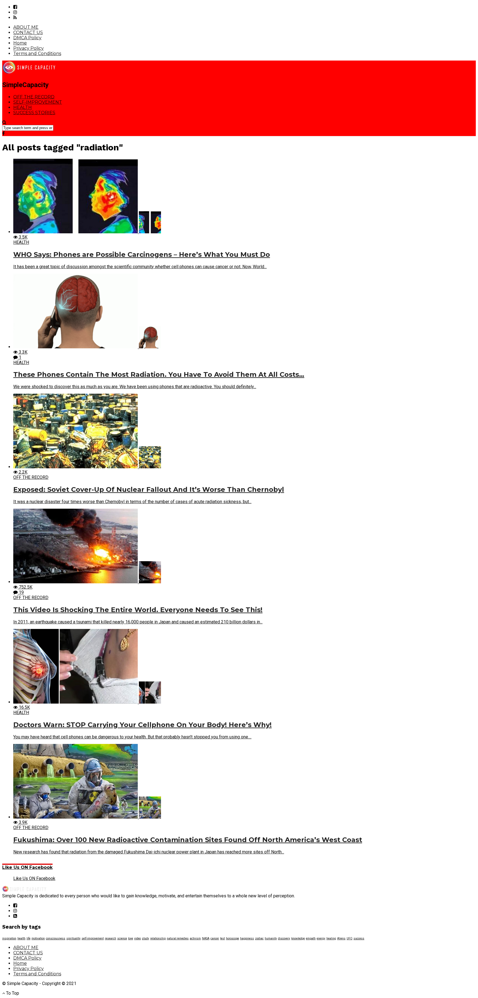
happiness (247, 938)
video (137, 938)
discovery (284, 938)
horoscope (232, 938)
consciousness (55, 938)
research (110, 938)
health (21, 938)
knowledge (298, 938)
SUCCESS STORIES (34, 112)
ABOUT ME (25, 27)
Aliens (341, 938)
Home (20, 43)
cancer (215, 938)
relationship (158, 938)
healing (331, 938)
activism (195, 938)
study (145, 938)
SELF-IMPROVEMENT (37, 102)
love (130, 938)
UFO (349, 938)
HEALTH (22, 107)
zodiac (259, 938)
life (28, 938)
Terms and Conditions (37, 53)
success (359, 938)
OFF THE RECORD (33, 97)
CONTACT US (28, 32)
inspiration (9, 938)
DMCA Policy (27, 37)
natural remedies (178, 938)
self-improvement (93, 938)
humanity (271, 938)
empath (311, 938)
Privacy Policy (28, 48)
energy (321, 938)
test (222, 938)
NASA (205, 938)
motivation (38, 938)
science (122, 938)
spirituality (73, 938)
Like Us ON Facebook (27, 867)
